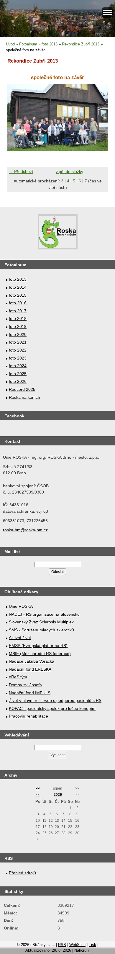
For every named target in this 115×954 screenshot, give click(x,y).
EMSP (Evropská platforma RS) (38, 645)
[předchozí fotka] (17, 117)
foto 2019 (18, 326)
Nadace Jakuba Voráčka (31, 661)
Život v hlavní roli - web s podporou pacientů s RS (55, 700)
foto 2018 (18, 318)
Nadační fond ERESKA (30, 669)
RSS (62, 944)
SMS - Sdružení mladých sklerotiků (41, 630)
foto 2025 (18, 373)
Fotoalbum (28, 44)
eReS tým (18, 676)
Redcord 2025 (22, 389)
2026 (58, 794)
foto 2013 (50, 44)
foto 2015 (18, 295)
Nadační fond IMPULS (29, 692)
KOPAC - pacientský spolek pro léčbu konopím (52, 708)
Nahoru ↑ (82, 950)
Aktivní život (20, 637)
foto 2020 (18, 334)
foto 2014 (18, 287)
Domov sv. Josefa (25, 684)
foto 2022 (18, 350)
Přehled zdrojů (22, 872)
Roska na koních (24, 397)
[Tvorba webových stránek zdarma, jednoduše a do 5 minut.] (54, 945)
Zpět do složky (69, 171)
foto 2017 (18, 310)
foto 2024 (18, 365)
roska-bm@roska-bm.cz (25, 529)
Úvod (10, 44)
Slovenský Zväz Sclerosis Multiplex (41, 622)
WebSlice (77, 944)
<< (38, 788)
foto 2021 (18, 342)
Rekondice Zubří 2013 (80, 44)
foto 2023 (18, 358)
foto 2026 (18, 381)
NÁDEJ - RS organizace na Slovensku (44, 614)
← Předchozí (21, 171)
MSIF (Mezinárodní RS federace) (40, 653)
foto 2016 (18, 302)
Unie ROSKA (21, 606)
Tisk (92, 944)
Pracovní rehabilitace (28, 716)
